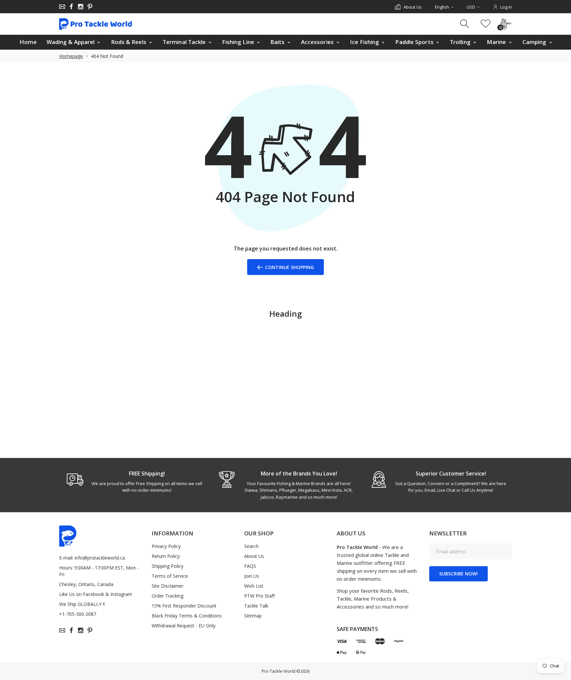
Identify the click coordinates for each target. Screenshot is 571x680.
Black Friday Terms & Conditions (187, 615)
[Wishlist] (486, 24)
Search (251, 546)
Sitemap (253, 615)
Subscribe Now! (458, 573)
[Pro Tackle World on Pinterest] (90, 7)
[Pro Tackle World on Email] (62, 7)
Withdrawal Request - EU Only (183, 625)
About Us (254, 556)
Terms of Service (170, 576)
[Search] (465, 24)
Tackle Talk (256, 606)
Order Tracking (167, 596)
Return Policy (166, 556)
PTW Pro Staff (259, 596)
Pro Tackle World (278, 671)
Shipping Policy (167, 566)
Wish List (253, 586)
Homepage (71, 56)
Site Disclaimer (167, 586)
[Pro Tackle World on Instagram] (80, 7)
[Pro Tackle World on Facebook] (71, 7)
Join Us (251, 576)
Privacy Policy (166, 546)
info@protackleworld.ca (100, 558)
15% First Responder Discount (184, 606)
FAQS (250, 566)
